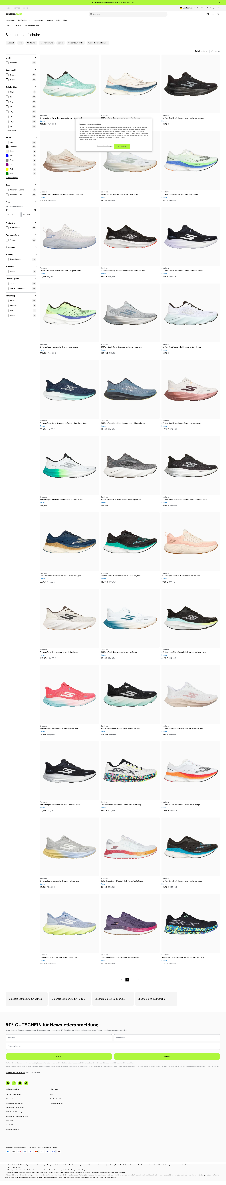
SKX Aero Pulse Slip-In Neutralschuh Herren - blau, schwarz (123, 423)
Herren (17, 8)
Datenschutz (46, 1147)
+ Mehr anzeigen (11, 130)
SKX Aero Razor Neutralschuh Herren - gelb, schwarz (59, 347)
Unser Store (201, 8)
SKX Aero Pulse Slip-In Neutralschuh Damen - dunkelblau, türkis (63, 423)
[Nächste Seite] (139, 979)
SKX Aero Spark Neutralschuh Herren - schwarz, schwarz (182, 118)
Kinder (25, 8)
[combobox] (128, 14)
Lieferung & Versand (12, 1099)
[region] (114, 135)
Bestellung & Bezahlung (13, 1094)
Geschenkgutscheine (213, 8)
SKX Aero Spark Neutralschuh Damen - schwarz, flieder (182, 271)
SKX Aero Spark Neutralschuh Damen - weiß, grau (119, 194)
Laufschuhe (10, 20)
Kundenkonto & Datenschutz (15, 1107)
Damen (8, 8)
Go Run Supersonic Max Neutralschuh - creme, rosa (180, 576)
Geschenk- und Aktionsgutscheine (17, 1116)
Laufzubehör (38, 20)
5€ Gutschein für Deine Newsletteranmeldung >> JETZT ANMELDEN (113, 3)
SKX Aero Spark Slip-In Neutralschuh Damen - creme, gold (61, 194)
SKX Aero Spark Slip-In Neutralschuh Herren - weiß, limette (61, 499)
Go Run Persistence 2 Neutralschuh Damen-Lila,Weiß (120, 957)
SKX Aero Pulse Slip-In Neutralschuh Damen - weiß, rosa (182, 728)
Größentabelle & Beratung (14, 1112)
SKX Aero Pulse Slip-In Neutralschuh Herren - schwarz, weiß (123, 271)
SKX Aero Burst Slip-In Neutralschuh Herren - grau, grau (121, 499)
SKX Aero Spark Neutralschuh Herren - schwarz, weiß (60, 805)
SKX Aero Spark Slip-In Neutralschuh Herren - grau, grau (121, 347)
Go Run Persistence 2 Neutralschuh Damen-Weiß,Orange (122, 881)
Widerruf (55, 1147)
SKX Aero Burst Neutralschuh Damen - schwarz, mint (120, 728)
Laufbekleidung (24, 20)
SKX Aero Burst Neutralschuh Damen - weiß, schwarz (181, 347)
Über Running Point (56, 1099)
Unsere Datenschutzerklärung (15, 1072)
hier (89, 138)
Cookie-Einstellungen (12, 1129)
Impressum (32, 1147)
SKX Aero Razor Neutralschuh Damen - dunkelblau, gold (60, 576)
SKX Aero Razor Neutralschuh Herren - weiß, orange (180, 805)
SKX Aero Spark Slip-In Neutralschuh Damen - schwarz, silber (184, 499)
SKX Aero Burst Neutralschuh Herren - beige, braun (59, 652)
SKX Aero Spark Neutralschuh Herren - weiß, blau (119, 652)
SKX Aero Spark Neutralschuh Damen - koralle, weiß (59, 728)
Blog (65, 20)
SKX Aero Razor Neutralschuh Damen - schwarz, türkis (121, 576)
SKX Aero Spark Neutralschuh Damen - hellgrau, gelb (59, 881)
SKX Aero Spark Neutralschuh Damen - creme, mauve (181, 423)
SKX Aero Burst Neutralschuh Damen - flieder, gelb (58, 957)
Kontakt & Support (11, 1125)
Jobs (51, 1094)
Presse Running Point (56, 1103)
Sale (58, 20)
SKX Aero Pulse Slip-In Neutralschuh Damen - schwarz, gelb (183, 652)
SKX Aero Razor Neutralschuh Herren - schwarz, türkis (181, 881)
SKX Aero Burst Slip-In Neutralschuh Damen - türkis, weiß (61, 118)
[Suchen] (91, 14)
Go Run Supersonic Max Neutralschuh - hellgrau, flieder (60, 271)
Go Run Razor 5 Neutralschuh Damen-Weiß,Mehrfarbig (121, 805)
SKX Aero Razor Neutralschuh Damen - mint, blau (179, 194)
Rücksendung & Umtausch (14, 1103)
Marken (50, 20)
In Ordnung (122, 146)
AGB (39, 1147)
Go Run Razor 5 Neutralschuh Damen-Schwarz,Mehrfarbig (183, 957)
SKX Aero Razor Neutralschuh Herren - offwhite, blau (120, 118)
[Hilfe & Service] (207, 14)
